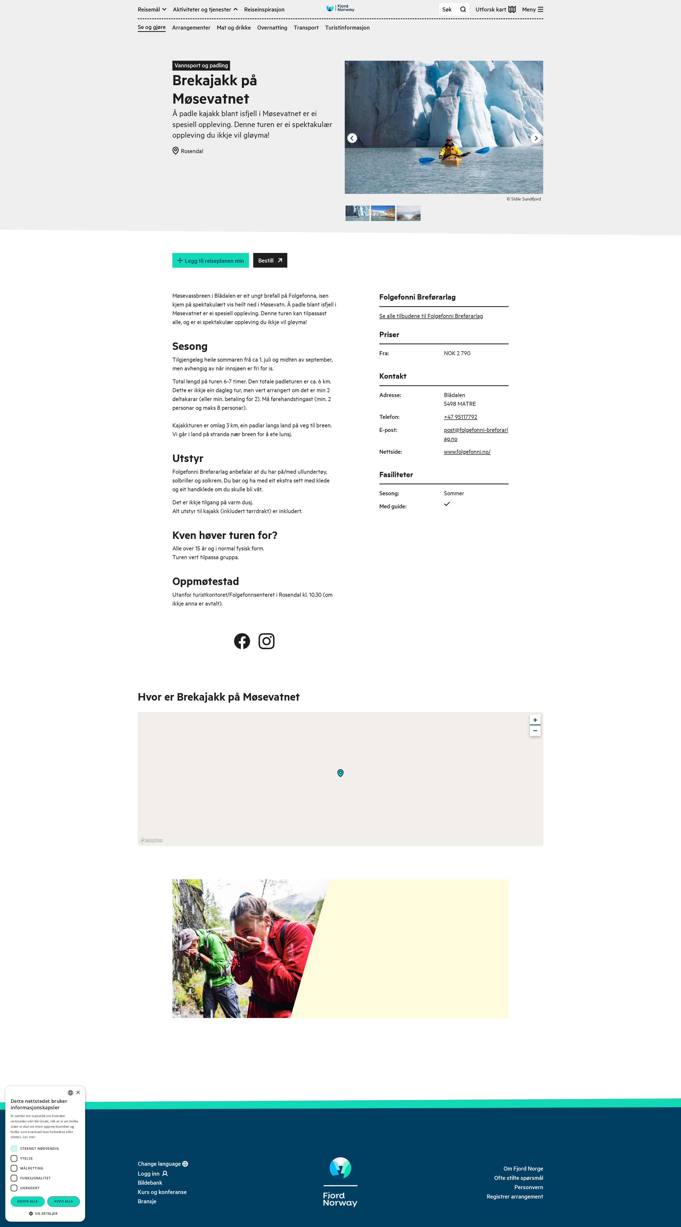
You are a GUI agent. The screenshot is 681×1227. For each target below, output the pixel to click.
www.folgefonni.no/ (467, 451)
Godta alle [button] (27, 1201)
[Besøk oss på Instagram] (267, 641)
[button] (45, 1213)
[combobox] (70, 1092)
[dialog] (45, 1154)
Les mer (29, 1137)
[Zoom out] (535, 730)
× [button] (78, 1093)
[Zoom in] (535, 720)
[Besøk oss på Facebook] (242, 641)
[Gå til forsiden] (340, 8)
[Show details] (340, 773)
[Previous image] (352, 138)
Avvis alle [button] (63, 1201)
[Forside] (340, 1182)
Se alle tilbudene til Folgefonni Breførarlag (431, 315)
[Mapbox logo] (151, 840)
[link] (150, 1182)
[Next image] (535, 138)
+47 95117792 (460, 416)
